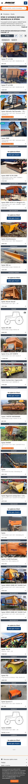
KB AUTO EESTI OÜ (14, 593)
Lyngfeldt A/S (14, 656)
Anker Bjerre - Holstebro (13, 272)
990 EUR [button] (3, 63)
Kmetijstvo (6, 14)
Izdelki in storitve (5, 765)
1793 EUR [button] (4, 384)
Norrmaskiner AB (14, 387)
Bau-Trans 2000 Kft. (14, 183)
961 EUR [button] (3, 706)
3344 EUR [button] (4, 564)
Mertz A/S (14, 335)
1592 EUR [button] (4, 269)
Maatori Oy (13, 361)
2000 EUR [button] (4, 243)
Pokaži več (24, 27)
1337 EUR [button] (4, 306)
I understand (14, 781)
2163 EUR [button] (4, 181)
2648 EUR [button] (4, 332)
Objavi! (25, 2)
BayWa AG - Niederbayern (13, 66)
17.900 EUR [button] (4, 358)
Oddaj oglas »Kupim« (14, 155)
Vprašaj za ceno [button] (5, 732)
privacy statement (6, 778)
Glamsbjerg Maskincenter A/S (13, 477)
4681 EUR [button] (4, 474)
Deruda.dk (13, 309)
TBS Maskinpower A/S (14, 424)
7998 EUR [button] (4, 654)
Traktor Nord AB (13, 503)
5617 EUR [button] (4, 537)
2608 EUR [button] (4, 680)
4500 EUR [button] (4, 590)
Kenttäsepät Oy (13, 246)
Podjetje (3, 762)
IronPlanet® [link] (14, 450)
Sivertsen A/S (14, 709)
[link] (14, 49)
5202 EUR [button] (4, 208)
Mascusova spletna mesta (10, 759)
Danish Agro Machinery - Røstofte (13, 566)
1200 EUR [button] (4, 90)
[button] (7, 35)
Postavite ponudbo (6, 117)
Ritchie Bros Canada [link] (13, 119)
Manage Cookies (12, 776)
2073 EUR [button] (4, 501)
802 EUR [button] (3, 421)
